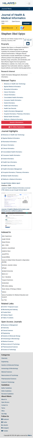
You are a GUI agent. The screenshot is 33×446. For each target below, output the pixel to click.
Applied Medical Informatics (12, 86)
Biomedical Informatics (11, 89)
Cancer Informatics (9, 92)
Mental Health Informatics (11, 116)
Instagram (6, 428)
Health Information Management (13, 111)
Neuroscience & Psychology (9, 375)
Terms (3, 408)
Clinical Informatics (9, 95)
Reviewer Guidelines (7, 394)
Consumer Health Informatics (12, 100)
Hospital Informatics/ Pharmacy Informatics (17, 114)
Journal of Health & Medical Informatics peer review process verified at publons (15, 210)
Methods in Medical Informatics (13, 119)
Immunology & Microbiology (9, 368)
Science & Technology (7, 382)
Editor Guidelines (6, 391)
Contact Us (4, 405)
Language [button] (26, 23)
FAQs (3, 411)
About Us (4, 399)
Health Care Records (10, 108)
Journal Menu (6, 9)
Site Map (4, 414)
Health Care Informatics (11, 106)
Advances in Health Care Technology (14, 84)
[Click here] (9, 3)
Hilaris (30, 435)
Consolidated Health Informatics (13, 97)
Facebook (6, 419)
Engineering (4, 361)
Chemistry (4, 358)
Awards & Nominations (16, 122)
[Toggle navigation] (28, 3)
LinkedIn (5, 425)
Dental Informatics (9, 103)
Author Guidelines (6, 388)
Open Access (5, 402)
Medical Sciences (6, 372)
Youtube (5, 431)
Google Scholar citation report (10, 183)
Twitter (5, 422)
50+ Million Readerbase (17, 127)
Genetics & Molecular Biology (10, 365)
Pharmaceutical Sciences (8, 379)
